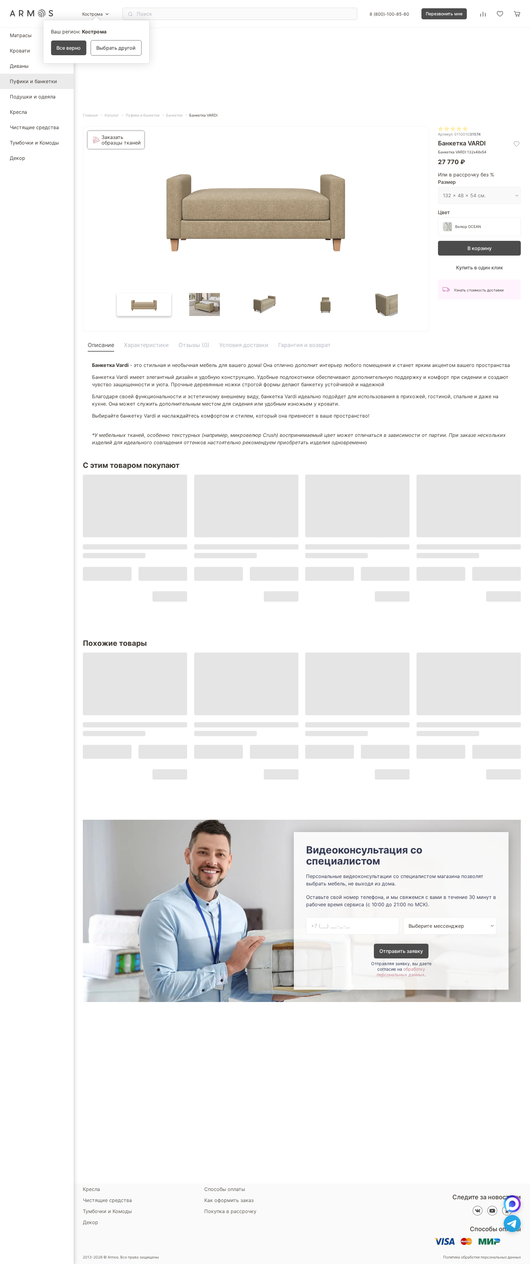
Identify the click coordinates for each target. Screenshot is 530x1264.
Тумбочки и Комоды (34, 143)
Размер (447, 182)
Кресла (18, 112)
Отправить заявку (401, 951)
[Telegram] (512, 1223)
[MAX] (512, 1203)
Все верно (68, 48)
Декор (17, 158)
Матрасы (21, 35)
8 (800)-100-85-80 (389, 14)
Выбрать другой (116, 48)
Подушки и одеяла (33, 97)
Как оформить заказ (229, 1200)
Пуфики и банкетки (33, 81)
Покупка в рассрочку (230, 1211)
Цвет (444, 212)
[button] (144, 304)
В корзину (479, 248)
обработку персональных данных (401, 971)
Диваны (19, 66)
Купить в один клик (479, 267)
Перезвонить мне (444, 13)
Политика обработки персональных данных (482, 1257)
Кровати (20, 51)
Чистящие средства (34, 127)
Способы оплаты (224, 1189)
